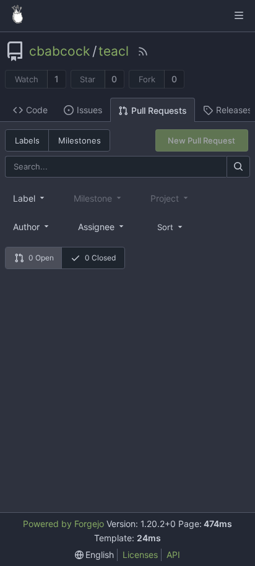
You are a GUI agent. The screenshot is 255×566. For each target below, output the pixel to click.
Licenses (140, 554)
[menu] (171, 226)
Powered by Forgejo (63, 523)
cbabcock (59, 51)
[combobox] (29, 198)
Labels (27, 140)
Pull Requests (159, 110)
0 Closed (100, 257)
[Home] (17, 15)
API (173, 554)
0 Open (41, 257)
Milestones (79, 140)
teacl (113, 51)
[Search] (238, 167)
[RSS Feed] (143, 51)
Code (37, 110)
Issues (89, 110)
